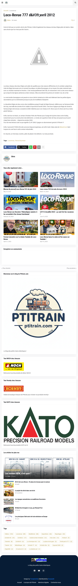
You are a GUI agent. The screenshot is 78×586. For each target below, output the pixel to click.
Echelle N (20, 541)
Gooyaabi (51, 579)
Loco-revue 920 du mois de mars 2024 (53, 189)
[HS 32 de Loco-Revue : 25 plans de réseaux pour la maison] (9, 484)
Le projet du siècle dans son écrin (25, 491)
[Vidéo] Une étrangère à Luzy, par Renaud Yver (29, 508)
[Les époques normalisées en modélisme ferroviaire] (9, 501)
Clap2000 (9, 549)
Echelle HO (10, 537)
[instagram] (43, 570)
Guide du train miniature (38, 537)
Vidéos (9, 534)
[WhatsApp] (30, 147)
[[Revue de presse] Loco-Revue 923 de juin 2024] (21, 179)
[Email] (39, 147)
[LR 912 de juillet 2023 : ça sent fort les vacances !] (57, 202)
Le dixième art (34, 549)
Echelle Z (22, 537)
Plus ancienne (71, 268)
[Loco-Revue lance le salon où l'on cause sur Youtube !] (57, 227)
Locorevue (12, 10)
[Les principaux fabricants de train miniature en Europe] (9, 519)
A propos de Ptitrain (30, 582)
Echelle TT (32, 545)
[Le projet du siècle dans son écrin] (9, 493)
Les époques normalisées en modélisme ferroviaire (30, 499)
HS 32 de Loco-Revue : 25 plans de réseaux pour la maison (32, 482)
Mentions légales (43, 582)
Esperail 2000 (58, 545)
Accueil (6, 10)
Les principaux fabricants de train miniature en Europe (31, 516)
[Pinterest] (35, 147)
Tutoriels (8, 541)
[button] (2, 2)
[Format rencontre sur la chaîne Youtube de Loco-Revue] (21, 227)
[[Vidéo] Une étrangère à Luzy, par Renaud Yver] (9, 510)
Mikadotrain (63, 127)
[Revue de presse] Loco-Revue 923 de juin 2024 (20, 189)
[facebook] (34, 570)
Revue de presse (20, 140)
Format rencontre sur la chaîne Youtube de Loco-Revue (20, 238)
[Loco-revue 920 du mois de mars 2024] (57, 179)
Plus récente (6, 268)
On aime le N (21, 549)
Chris (13, 156)
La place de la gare (50, 541)
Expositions (47, 534)
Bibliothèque (20, 545)
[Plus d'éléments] (43, 147)
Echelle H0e (44, 545)
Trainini (8, 545)
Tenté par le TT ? (66, 541)
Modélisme (33, 534)
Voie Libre (54, 537)
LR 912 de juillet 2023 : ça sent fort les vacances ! (57, 213)
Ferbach (65, 537)
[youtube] (39, 570)
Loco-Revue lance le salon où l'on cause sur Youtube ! (55, 238)
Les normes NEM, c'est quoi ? (18, 473)
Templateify (34, 579)
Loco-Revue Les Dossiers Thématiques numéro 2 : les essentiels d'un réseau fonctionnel (21, 213)
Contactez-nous (56, 582)
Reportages (60, 534)
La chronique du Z (33, 541)
